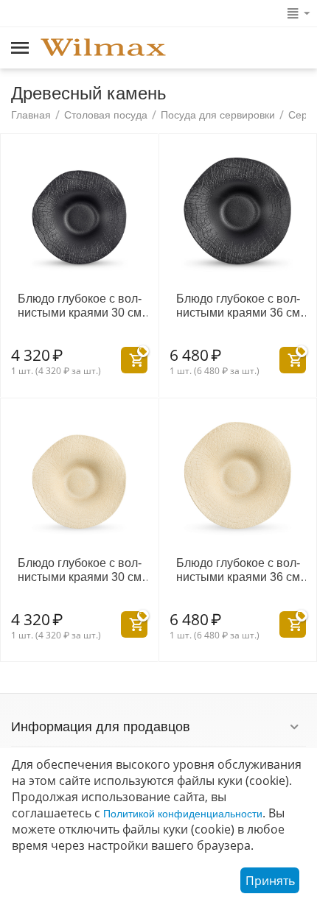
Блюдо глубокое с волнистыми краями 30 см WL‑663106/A (80, 306)
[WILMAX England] (103, 48)
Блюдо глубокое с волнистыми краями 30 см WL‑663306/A (80, 570)
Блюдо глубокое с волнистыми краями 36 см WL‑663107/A (238, 306)
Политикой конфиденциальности (182, 814)
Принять (270, 881)
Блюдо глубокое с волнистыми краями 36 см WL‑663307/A (238, 570)
